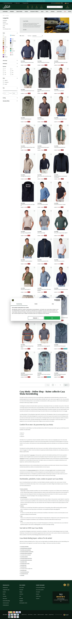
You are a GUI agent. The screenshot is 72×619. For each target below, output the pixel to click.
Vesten (21, 521)
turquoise (13, 50)
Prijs (3, 88)
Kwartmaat (5, 63)
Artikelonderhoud (6, 605)
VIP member (38, 591)
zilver (12, 54)
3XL (5, 72)
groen (12, 48)
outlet (66, 411)
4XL (12, 72)
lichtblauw (13, 35)
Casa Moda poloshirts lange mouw (26, 560)
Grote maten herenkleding (40, 587)
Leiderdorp (21, 594)
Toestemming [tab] (19, 303)
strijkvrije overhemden (31, 470)
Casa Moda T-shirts (23, 561)
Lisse (20, 596)
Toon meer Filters (6, 100)
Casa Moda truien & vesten (24, 563)
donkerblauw (14, 40)
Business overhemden (24, 488)
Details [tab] (36, 303)
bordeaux (5, 46)
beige (5, 38)
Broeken (26, 11)
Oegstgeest (21, 600)
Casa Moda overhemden (24, 546)
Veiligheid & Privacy (24, 614)
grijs (12, 44)
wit (12, 46)
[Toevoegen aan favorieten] (34, 40)
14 (60, 385)
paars (5, 54)
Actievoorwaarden (6, 602)
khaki (5, 44)
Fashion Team (38, 596)
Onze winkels (22, 585)
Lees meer (24, 29)
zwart (12, 42)
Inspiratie (37, 594)
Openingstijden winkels (23, 602)
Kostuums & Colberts (34, 11)
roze (12, 52)
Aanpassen (35, 317)
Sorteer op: (29, 35)
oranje (5, 50)
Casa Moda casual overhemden (25, 549)
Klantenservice (6, 585)
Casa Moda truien (23, 565)
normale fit (6, 82)
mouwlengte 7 (22, 458)
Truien (21, 516)
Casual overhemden (23, 497)
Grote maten (59, 11)
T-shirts (21, 510)
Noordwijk (21, 598)
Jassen (42, 11)
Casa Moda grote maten (7, 28)
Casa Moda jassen (23, 570)
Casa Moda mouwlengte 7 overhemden (26, 551)
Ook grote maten (25, 3)
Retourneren (5, 598)
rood (5, 48)
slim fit (6, 84)
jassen (25, 450)
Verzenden (4, 596)
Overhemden (5, 11)
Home (3, 15)
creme (5, 36)
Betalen (4, 594)
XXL (12, 70)
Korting (4, 97)
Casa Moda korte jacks (24, 573)
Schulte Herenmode (40, 585)
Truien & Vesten (19, 11)
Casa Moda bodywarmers (24, 571)
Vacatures (37, 598)
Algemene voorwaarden (41, 614)
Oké (52, 317)
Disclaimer (35, 614)
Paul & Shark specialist (40, 589)
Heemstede (21, 589)
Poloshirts (12, 11)
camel (5, 40)
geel (5, 52)
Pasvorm (4, 66)
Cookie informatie (30, 614)
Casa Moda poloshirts (24, 556)
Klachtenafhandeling (6, 600)
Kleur (4, 78)
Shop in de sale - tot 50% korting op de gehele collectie (36, 1)
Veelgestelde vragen (6, 589)
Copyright (46, 614)
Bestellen (4, 591)
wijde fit (6, 80)
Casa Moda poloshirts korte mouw (26, 558)
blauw (13, 38)
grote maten (32, 455)
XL (5, 70)
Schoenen (52, 11)
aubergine (6, 56)
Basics (47, 11)
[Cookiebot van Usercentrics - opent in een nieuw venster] (55, 300)
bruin (5, 42)
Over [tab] (53, 303)
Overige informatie (51, 614)
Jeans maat (5, 60)
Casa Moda (22, 575)
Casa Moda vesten (23, 566)
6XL (12, 74)
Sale (65, 11)
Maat (4, 33)
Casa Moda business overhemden (26, 548)
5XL (5, 74)
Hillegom (20, 591)
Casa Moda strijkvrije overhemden (26, 553)
